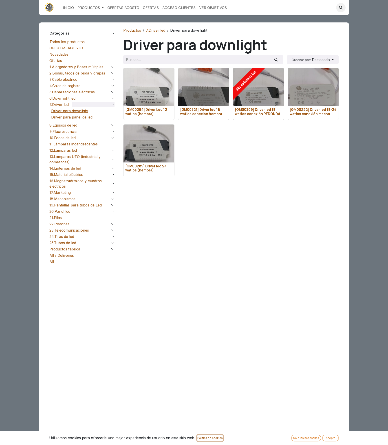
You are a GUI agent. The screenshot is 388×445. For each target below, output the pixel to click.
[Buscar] (276, 59)
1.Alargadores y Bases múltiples (76, 67)
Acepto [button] (330, 438)
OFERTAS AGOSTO (66, 48)
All (51, 261)
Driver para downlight (69, 111)
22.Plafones (59, 224)
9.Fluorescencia (63, 131)
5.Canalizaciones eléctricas (72, 92)
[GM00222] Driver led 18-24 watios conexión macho (313, 111)
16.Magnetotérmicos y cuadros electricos (75, 184)
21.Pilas (55, 217)
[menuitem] (68, 7)
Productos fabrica (64, 249)
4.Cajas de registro (65, 85)
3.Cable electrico (63, 79)
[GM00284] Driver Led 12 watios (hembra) (146, 111)
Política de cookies (210, 438)
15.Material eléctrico (66, 174)
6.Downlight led (62, 98)
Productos (132, 30)
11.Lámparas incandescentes (73, 144)
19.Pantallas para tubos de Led (75, 205)
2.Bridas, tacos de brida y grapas (77, 73)
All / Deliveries (61, 255)
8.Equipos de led (63, 125)
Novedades (58, 54)
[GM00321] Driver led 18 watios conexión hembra (201, 111)
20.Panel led (59, 211)
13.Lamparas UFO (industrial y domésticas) (75, 159)
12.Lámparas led (63, 150)
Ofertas (55, 60)
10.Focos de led (62, 138)
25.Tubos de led (62, 243)
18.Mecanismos (62, 199)
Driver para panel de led (72, 117)
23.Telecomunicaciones (69, 230)
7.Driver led (59, 104)
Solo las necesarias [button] (306, 438)
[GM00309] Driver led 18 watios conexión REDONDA (257, 111)
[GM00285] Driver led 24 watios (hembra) (146, 168)
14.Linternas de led (65, 168)
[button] (341, 7)
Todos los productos (67, 41)
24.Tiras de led (61, 236)
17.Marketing (60, 192)
